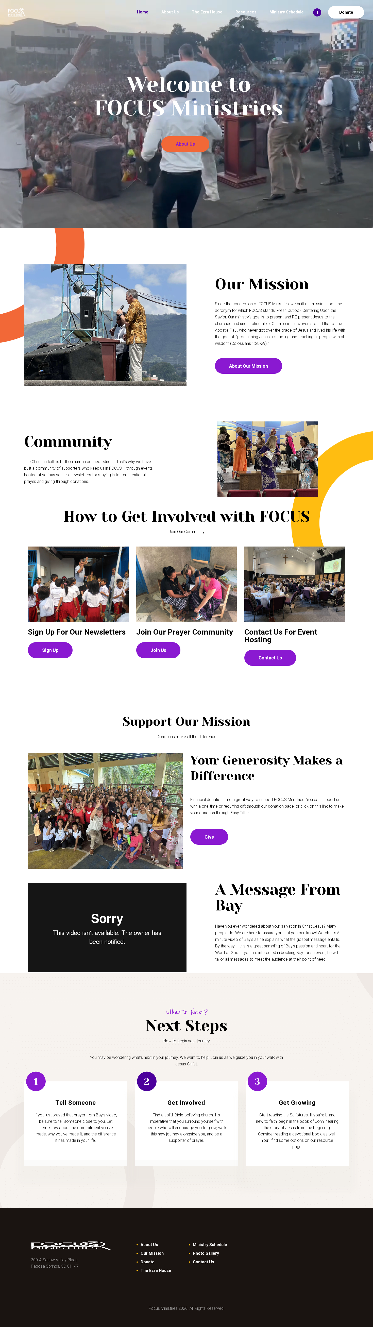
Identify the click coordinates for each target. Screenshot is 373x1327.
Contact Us (203, 1262)
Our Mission (152, 1253)
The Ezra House (156, 1270)
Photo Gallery (206, 1253)
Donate (148, 1262)
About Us (185, 144)
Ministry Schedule (210, 1244)
